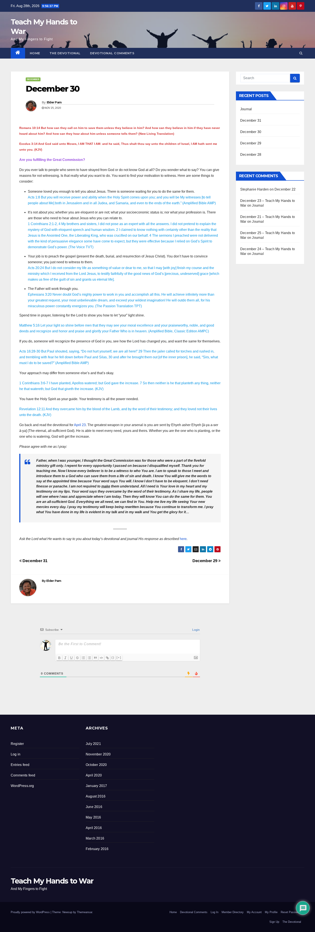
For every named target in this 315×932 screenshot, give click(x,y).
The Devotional (65, 53)
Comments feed (23, 775)
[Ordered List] (83, 657)
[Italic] (65, 657)
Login (195, 629)
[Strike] (77, 657)
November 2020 (98, 754)
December (33, 79)
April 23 (80, 425)
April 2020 (94, 775)
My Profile (271, 912)
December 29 (205, 560)
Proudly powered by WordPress (31, 912)
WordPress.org (22, 786)
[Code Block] (101, 657)
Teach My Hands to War (52, 880)
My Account (254, 912)
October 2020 (96, 765)
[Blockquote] (95, 657)
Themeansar (84, 912)
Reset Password (291, 912)
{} (112, 657)
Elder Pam (54, 102)
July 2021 (93, 744)
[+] (119, 657)
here (183, 539)
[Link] (107, 657)
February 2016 (97, 849)
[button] (301, 53)
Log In (214, 912)
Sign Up (274, 921)
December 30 (250, 132)
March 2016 (95, 838)
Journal (246, 109)
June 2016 (94, 807)
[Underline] (71, 657)
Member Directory (233, 912)
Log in (15, 754)
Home (35, 53)
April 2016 (94, 828)
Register (17, 744)
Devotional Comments (112, 53)
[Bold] (59, 657)
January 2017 (96, 786)
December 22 (285, 189)
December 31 (35, 560)
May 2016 (93, 817)
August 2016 (95, 796)
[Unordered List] (89, 657)
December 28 (250, 154)
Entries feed (20, 765)
